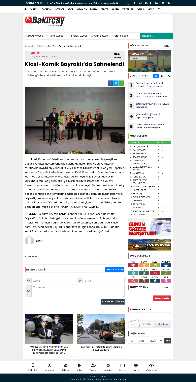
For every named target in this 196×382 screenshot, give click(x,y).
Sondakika (49, 370)
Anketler (108, 370)
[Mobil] (128, 3)
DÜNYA (104, 9)
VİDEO (151, 9)
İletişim (122, 370)
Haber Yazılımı (119, 379)
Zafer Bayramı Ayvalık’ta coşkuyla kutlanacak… (149, 105)
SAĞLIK (115, 9)
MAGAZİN (82, 9)
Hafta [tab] (163, 76)
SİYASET (59, 9)
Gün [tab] (156, 76)
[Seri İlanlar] (151, 3)
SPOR (70, 9)
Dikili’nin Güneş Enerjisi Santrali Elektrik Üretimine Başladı (148, 126)
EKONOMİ (47, 9)
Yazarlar (93, 370)
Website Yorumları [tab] (114, 269)
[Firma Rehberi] (146, 3)
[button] (160, 9)
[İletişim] (140, 3)
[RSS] (168, 3)
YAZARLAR (128, 9)
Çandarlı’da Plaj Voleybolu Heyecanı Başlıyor (145, 116)
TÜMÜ (166, 46)
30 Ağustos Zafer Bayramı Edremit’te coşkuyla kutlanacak (148, 95)
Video (79, 370)
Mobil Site (32, 370)
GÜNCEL (34, 9)
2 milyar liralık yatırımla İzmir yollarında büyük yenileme (147, 85)
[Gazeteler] (157, 3)
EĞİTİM (94, 9)
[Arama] (134, 3)
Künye (136, 370)
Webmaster (151, 370)
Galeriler (66, 370)
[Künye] (162, 3)
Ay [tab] (169, 76)
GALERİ (140, 9)
